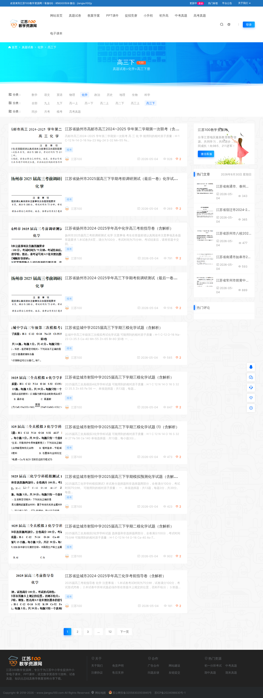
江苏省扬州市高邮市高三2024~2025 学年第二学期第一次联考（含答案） (125, 129)
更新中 (196, 3)
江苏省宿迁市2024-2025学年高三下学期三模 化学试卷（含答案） (233, 210)
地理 (122, 94)
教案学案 (94, 15)
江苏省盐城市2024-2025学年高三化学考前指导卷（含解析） (115, 576)
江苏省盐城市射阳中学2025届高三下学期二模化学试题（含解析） (119, 526)
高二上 (104, 103)
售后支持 (118, 672)
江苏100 (76, 159)
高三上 (135, 103)
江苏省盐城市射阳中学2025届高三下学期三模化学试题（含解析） (119, 377)
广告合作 (153, 665)
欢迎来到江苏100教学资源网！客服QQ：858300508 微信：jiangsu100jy (51, 3)
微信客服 (206, 154)
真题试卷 (75, 15)
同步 (34, 111)
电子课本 (56, 33)
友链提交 (174, 672)
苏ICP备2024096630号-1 (170, 692)
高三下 (150, 103)
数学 (34, 94)
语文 (47, 94)
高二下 (119, 103)
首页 (14, 47)
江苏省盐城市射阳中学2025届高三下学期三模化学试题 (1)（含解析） (122, 427)
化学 (40, 47)
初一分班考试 (213, 665)
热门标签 (213, 3)
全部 (34, 103)
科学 (147, 94)
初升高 (163, 15)
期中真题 (210, 672)
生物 (135, 94)
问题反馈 (153, 672)
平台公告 (227, 3)
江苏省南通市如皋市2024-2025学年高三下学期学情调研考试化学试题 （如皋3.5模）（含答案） (233, 257)
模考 (59, 111)
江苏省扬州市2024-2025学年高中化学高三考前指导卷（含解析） (119, 228)
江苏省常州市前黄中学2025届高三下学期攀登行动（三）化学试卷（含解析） (233, 280)
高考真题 (200, 15)
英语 (59, 94)
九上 (47, 103)
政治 (97, 94)
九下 (59, 103)
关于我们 (97, 665)
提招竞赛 (131, 15)
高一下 (89, 103)
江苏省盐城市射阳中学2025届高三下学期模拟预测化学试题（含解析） (123, 476)
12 (110, 631)
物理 (72, 94)
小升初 (148, 15)
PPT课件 (112, 15)
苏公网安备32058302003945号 (132, 692)
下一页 (124, 631)
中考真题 (181, 15)
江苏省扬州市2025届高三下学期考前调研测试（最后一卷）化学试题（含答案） (130, 178)
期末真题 (231, 672)
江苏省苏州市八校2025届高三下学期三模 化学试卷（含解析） (233, 233)
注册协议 (97, 672)
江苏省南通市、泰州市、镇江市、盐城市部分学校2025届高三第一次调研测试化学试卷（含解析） (233, 186)
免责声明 (118, 665)
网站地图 (100, 692)
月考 (47, 111)
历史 (110, 94)
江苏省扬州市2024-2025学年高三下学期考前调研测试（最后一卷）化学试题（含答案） (137, 278)
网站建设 (174, 665)
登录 (249, 24)
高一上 (73, 103)
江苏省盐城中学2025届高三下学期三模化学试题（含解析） (114, 327)
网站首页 (56, 15)
